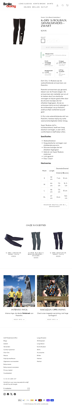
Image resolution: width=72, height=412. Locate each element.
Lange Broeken (41, 338)
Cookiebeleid (8, 373)
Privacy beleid (8, 370)
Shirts (50, 4)
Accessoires (40, 352)
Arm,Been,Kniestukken (53, 17)
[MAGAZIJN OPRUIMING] (52, 291)
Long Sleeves (25, 4)
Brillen (36, 7)
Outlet (44, 7)
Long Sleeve (40, 344)
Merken (39, 361)
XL (57, 41)
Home (43, 17)
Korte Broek (39, 4)
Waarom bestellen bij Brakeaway (55, 205)
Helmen (27, 7)
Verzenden (7, 347)
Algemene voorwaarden (11, 361)
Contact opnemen (9, 349)
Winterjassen (41, 341)
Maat (43, 37)
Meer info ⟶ (19, 319)
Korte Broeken (41, 347)
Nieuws (6, 355)
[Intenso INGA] (19, 291)
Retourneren (7, 364)
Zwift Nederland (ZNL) (10, 338)
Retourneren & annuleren (11, 367)
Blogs (5, 341)
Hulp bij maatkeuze (9, 358)
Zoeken (6, 344)
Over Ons (6, 352)
